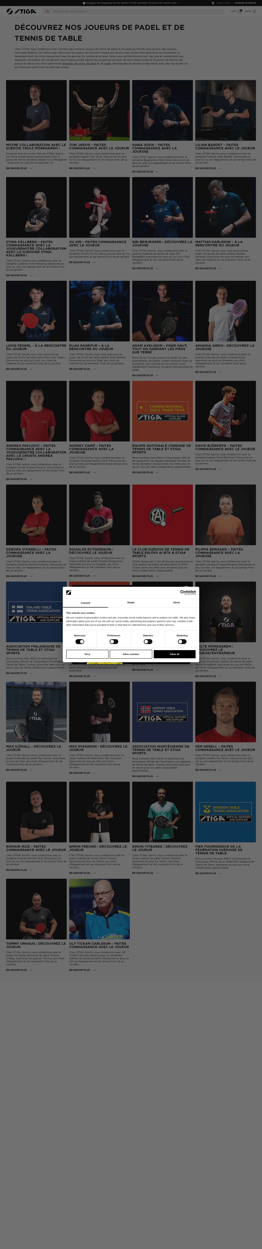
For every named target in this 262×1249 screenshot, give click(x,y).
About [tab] (176, 602)
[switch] (114, 641)
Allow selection (131, 654)
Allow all (174, 654)
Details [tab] (131, 602)
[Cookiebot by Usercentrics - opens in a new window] (182, 592)
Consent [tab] (85, 603)
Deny (87, 654)
